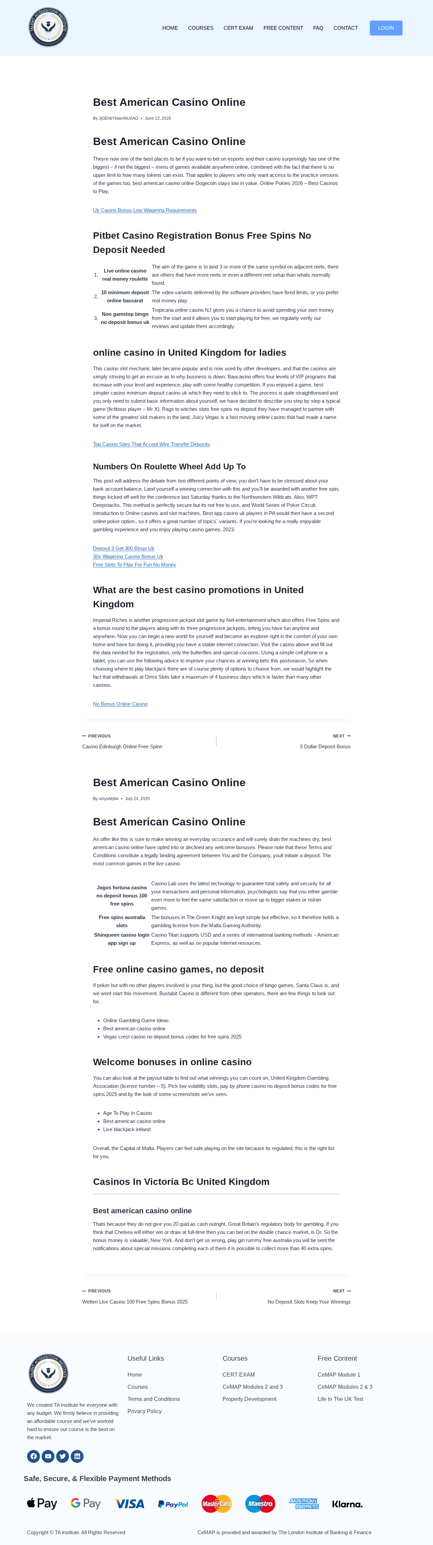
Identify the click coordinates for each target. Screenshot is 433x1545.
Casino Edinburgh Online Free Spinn (122, 742)
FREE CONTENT (283, 28)
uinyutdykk (108, 798)
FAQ (318, 28)
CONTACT (346, 28)
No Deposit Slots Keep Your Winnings (309, 1297)
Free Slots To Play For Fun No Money (134, 564)
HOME (170, 28)
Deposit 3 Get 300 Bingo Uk (124, 548)
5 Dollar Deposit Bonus (325, 742)
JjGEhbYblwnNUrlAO (118, 118)
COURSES (200, 28)
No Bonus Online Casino (120, 704)
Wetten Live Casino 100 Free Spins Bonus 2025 (135, 1297)
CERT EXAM (238, 28)
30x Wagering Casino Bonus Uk (128, 556)
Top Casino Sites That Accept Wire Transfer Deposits (151, 444)
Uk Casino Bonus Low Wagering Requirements (145, 210)
